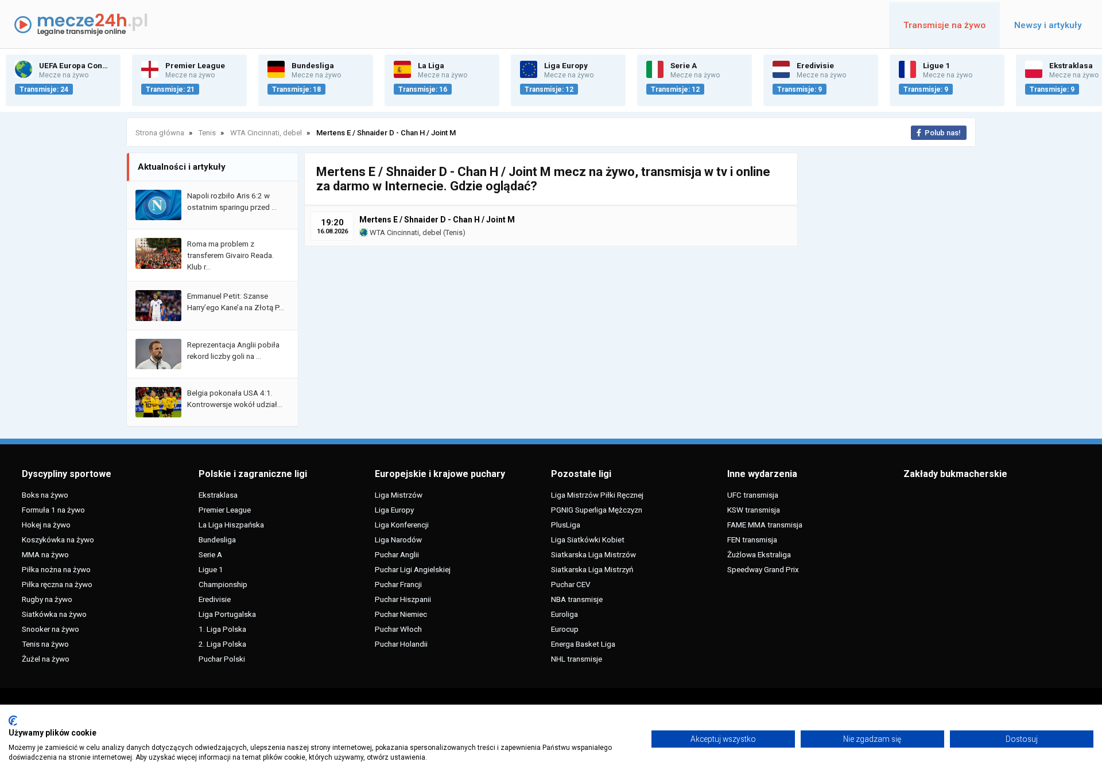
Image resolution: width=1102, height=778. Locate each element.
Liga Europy (394, 509)
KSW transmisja (753, 509)
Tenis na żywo (45, 643)
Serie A (210, 554)
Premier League (225, 509)
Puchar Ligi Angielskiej (413, 569)
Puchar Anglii (397, 554)
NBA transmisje (577, 599)
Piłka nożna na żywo (56, 569)
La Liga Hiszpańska (231, 524)
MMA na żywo (45, 554)
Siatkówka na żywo (54, 614)
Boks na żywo (45, 494)
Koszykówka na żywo (58, 539)
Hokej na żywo (46, 524)
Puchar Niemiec (401, 614)
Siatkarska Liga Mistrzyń (592, 569)
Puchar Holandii (401, 643)
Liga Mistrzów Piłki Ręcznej (597, 494)
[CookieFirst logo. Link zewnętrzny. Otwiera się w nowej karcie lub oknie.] (13, 721)
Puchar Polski (222, 658)
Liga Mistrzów (398, 494)
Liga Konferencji (402, 524)
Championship (223, 584)
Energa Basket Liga (583, 643)
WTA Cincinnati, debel (404, 232)
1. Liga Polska (222, 629)
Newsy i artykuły (1048, 25)
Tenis (454, 232)
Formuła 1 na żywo (53, 509)
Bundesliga (217, 539)
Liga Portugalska (227, 614)
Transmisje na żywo (944, 25)
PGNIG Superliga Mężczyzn (596, 509)
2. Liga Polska (222, 643)
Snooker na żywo (50, 629)
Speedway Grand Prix (763, 569)
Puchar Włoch (398, 629)
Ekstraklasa (218, 494)
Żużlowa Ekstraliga (759, 554)
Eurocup (565, 629)
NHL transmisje (576, 658)
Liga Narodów (398, 539)
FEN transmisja (752, 539)
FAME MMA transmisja (764, 524)
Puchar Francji (398, 584)
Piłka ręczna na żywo (57, 584)
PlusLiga (565, 524)
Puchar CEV (571, 584)
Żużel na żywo (45, 658)
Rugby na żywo (47, 599)
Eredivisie (215, 599)
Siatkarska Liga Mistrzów (593, 554)
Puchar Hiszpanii (403, 599)
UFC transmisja (752, 494)
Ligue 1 (211, 569)
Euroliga (564, 614)
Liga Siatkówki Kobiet (587, 539)
